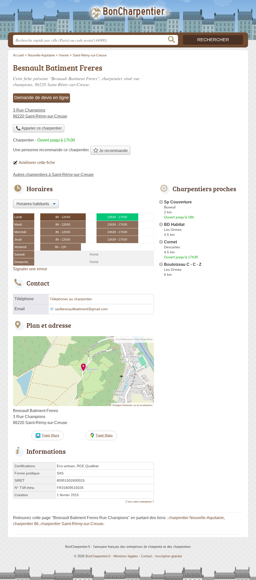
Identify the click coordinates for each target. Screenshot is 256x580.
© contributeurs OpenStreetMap (134, 339)
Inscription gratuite (168, 556)
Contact (146, 556)
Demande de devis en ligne (41, 97)
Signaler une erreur (30, 269)
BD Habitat (174, 224)
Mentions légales (126, 556)
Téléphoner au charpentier (71, 299)
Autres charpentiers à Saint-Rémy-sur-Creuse (53, 174)
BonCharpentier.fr (128, 17)
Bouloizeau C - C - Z (183, 264)
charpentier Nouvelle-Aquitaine (196, 518)
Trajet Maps (104, 435)
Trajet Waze (50, 435)
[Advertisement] (201, 395)
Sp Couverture (178, 202)
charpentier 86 (25, 524)
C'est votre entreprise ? (140, 501)
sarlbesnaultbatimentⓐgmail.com (81, 309)
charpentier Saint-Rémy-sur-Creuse (72, 524)
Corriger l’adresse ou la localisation (132, 405)
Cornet (170, 242)
